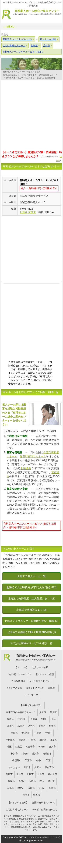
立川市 (52, 746)
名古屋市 (52, 774)
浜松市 (22, 781)
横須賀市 (16, 760)
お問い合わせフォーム (45, 827)
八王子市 (30, 746)
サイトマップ (31, 695)
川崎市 (25, 753)
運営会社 (52, 688)
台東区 (37, 733)
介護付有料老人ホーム (43, 802)
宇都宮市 (49, 767)
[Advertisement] (31, 116)
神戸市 (21, 788)
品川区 (21, 726)
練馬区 (43, 739)
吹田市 (51, 781)
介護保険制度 (18, 681)
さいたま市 (14, 767)
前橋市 (9, 774)
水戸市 (19, 774)
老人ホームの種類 (45, 674)
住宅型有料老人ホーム (33, 456)
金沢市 (41, 788)
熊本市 (36, 795)
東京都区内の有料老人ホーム (21, 712)
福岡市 (26, 795)
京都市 (10, 788)
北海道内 (25, 468)
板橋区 (10, 719)
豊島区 (22, 739)
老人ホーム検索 (40, 667)
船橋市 (39, 760)
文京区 (53, 739)
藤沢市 (35, 753)
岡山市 (31, 788)
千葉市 (28, 760)
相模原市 (47, 753)
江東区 (10, 726)
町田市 (41, 746)
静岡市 (11, 781)
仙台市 (40, 774)
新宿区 (41, 726)
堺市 (42, 781)
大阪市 (32, 781)
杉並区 (52, 726)
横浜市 (14, 753)
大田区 (33, 719)
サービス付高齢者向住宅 (44, 809)
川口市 (27, 767)
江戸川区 (22, 719)
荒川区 (53, 712)
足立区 (42, 712)
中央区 (48, 733)
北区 (53, 719)
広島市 (52, 788)
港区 (9, 746)
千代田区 (10, 739)
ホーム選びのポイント (40, 681)
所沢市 (37, 767)
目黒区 (18, 746)
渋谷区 (31, 726)
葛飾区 (44, 719)
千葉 (48, 760)
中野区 (32, 739)
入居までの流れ (14, 688)
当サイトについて (35, 688)
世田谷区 (26, 733)
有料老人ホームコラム (20, 674)
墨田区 (14, 733)
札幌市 (30, 774)
